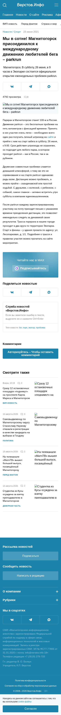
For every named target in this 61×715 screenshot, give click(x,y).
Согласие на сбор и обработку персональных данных (30, 686)
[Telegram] (30, 620)
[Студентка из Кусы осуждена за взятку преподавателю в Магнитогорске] (46, 496)
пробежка (40, 327)
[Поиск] (5, 5)
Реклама (47, 14)
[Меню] (56, 5)
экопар (31, 327)
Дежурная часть (12, 506)
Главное (8, 14)
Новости (21, 14)
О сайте (34, 14)
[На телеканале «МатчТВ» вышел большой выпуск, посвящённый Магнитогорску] (46, 463)
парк (25, 327)
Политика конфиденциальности (30, 680)
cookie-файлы (25, 701)
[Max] (49, 620)
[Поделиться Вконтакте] (12, 86)
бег (20, 327)
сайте (50, 137)
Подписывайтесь (33, 268)
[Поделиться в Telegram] (30, 86)
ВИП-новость (10, 23)
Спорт (17, 31)
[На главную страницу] (30, 5)
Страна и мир (49, 23)
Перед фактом (29, 23)
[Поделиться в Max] (49, 86)
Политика (8, 441)
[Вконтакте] (12, 620)
